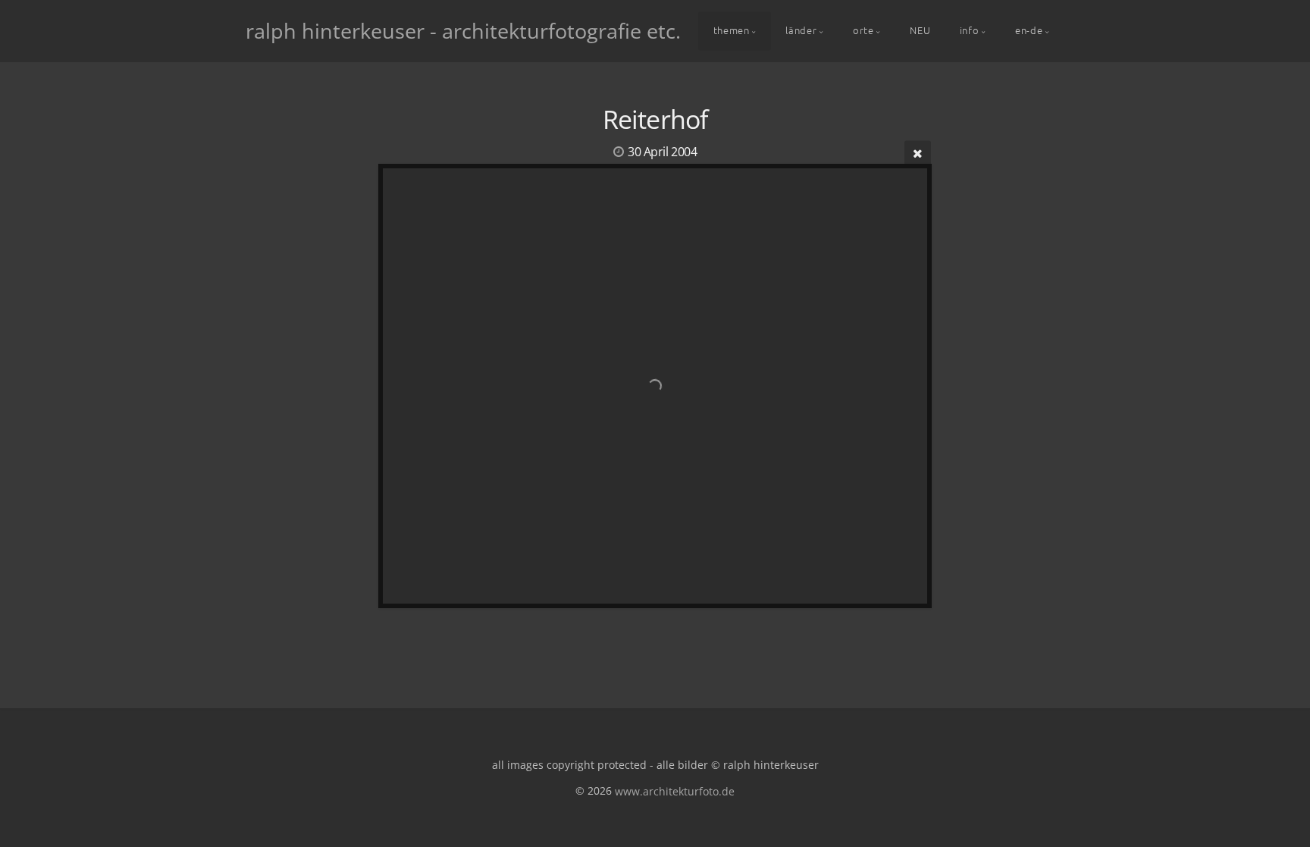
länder (800, 30)
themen (731, 30)
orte (863, 30)
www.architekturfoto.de (675, 790)
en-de (1028, 30)
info (969, 30)
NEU (920, 30)
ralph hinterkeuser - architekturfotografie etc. (463, 31)
